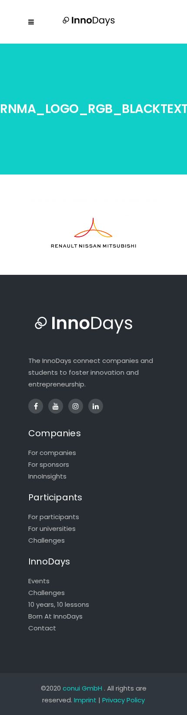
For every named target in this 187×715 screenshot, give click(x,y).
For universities (52, 528)
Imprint (85, 700)
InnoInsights (47, 476)
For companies (52, 452)
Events (39, 580)
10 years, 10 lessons (58, 604)
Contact (42, 628)
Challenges (46, 540)
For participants (53, 516)
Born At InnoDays (55, 616)
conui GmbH (82, 688)
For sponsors (48, 464)
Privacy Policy (123, 700)
